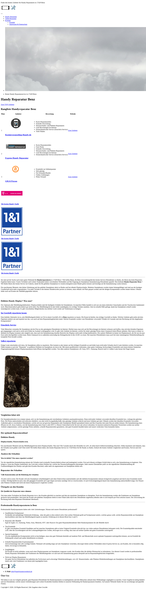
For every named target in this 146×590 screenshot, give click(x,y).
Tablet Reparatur (10, 19)
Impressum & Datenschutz (18, 24)
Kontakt (8, 20)
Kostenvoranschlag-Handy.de (18, 135)
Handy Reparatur (11, 17)
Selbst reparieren (8, 341)
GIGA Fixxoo (11, 181)
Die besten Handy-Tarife (10, 204)
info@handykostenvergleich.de (21, 571)
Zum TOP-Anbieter (7, 104)
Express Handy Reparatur (16, 158)
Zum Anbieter (72, 130)
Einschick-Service (8, 325)
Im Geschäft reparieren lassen (14, 313)
